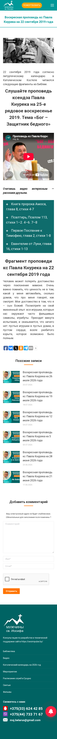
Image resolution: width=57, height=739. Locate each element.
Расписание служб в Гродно (17, 678)
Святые (7, 685)
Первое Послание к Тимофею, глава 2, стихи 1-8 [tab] (28, 233)
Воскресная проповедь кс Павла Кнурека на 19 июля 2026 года (37, 396)
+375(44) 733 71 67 (26, 714)
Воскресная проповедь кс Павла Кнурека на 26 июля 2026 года (37, 376)
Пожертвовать (31, 5)
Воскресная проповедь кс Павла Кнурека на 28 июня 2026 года (37, 456)
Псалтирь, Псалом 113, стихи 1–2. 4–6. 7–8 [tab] (26, 219)
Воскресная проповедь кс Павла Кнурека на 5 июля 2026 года (37, 436)
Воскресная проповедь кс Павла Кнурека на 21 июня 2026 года (37, 476)
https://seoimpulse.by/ (32, 641)
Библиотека (9, 651)
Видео (6, 658)
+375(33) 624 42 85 (26, 709)
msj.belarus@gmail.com (25, 720)
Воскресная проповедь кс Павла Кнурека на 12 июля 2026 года (37, 416)
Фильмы (7, 692)
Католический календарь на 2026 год (22, 665)
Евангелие (11, 41)
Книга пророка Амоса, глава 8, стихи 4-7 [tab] (26, 206)
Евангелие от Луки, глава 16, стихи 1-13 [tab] (29, 246)
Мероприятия (10, 671)
